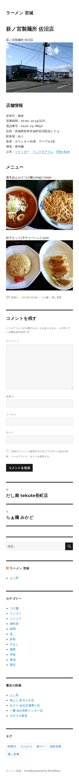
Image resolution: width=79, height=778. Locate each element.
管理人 (14, 297)
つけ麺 (45, 297)
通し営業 (56, 297)
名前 (9, 396)
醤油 (13, 659)
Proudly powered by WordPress (42, 770)
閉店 (13, 665)
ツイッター (22, 151)
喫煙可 (12, 746)
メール (11, 414)
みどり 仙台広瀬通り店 (25, 705)
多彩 (13, 639)
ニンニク (15, 618)
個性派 (14, 623)
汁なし (14, 644)
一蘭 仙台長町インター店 (26, 710)
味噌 (13, 629)
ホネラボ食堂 (18, 715)
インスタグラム (43, 151)
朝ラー (41, 746)
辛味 (13, 654)
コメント (12, 341)
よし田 (14, 578)
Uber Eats (63, 151)
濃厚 (13, 649)
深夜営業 (55, 746)
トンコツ (15, 613)
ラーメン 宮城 (19, 12)
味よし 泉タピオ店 (22, 700)
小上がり (26, 746)
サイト (10, 432)
